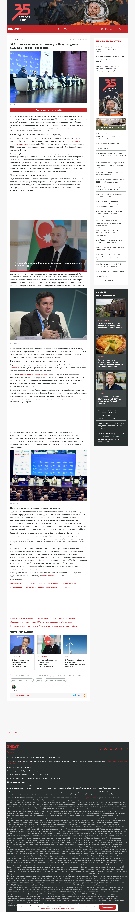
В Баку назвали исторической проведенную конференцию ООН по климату (41, 587)
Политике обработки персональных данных (58, 908)
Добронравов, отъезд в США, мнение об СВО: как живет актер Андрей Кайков (110, 400)
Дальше (109, 281)
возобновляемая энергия (55, 680)
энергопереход (75, 675)
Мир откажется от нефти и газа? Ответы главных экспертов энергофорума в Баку (43, 583)
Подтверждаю (108, 907)
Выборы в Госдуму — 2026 (61, 28)
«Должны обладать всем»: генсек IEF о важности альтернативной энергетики (41, 622)
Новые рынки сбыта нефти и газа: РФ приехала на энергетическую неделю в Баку (43, 626)
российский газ (48, 576)
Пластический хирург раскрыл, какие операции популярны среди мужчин (110, 165)
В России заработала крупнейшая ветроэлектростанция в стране (75, 663)
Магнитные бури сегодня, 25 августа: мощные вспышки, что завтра (110, 58)
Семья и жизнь (103, 320)
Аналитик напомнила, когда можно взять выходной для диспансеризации (109, 213)
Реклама (10, 752)
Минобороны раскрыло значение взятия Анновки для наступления (107, 232)
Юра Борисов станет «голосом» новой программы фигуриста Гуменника (110, 49)
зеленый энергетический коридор (33, 374)
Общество (101, 357)
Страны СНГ (16, 656)
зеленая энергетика (42, 675)
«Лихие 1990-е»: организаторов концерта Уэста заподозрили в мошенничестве (110, 136)
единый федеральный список (87, 798)
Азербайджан (24, 675)
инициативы (15, 368)
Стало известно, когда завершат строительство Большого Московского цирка (111, 155)
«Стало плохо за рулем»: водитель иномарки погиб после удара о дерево (108, 223)
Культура (101, 393)
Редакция (11, 750)
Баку (13, 675)
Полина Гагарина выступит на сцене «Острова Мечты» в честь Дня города (110, 256)
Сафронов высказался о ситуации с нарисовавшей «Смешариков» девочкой (107, 68)
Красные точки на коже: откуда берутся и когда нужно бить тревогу (111, 426)
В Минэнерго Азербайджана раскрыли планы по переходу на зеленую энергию (42, 618)
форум (39, 680)
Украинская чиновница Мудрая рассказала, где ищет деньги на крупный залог (110, 273)
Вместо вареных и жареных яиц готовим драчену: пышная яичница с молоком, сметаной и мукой (110, 364)
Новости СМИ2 (12, 732)
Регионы (68, 656)
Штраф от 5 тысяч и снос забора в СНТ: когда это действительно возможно (110, 325)
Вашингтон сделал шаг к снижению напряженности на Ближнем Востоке (107, 145)
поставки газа (59, 675)
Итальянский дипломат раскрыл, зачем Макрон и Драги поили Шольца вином (108, 203)
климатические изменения (21, 680)
